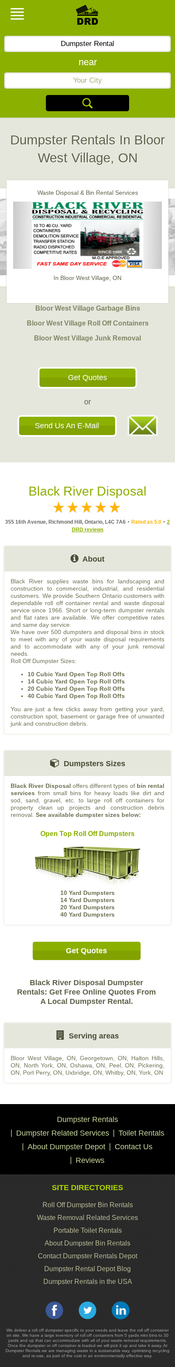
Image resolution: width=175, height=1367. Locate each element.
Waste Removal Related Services (87, 1217)
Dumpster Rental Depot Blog (87, 1268)
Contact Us (133, 1146)
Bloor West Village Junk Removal (87, 338)
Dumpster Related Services (62, 1133)
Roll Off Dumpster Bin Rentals (87, 1204)
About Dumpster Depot (66, 1146)
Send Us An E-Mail (67, 425)
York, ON (151, 1072)
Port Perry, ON (42, 1072)
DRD (87, 17)
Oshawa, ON (87, 1065)
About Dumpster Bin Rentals (87, 1243)
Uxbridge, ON (83, 1072)
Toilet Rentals (141, 1133)
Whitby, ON (120, 1072)
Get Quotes (87, 377)
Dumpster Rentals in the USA (87, 1281)
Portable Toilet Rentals (88, 1230)
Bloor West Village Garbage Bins (87, 308)
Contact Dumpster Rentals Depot (87, 1256)
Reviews (90, 1160)
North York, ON (45, 1065)
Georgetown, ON (103, 1058)
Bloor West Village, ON (43, 1058)
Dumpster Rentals (87, 1119)
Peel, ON (121, 1065)
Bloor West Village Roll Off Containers (88, 323)
